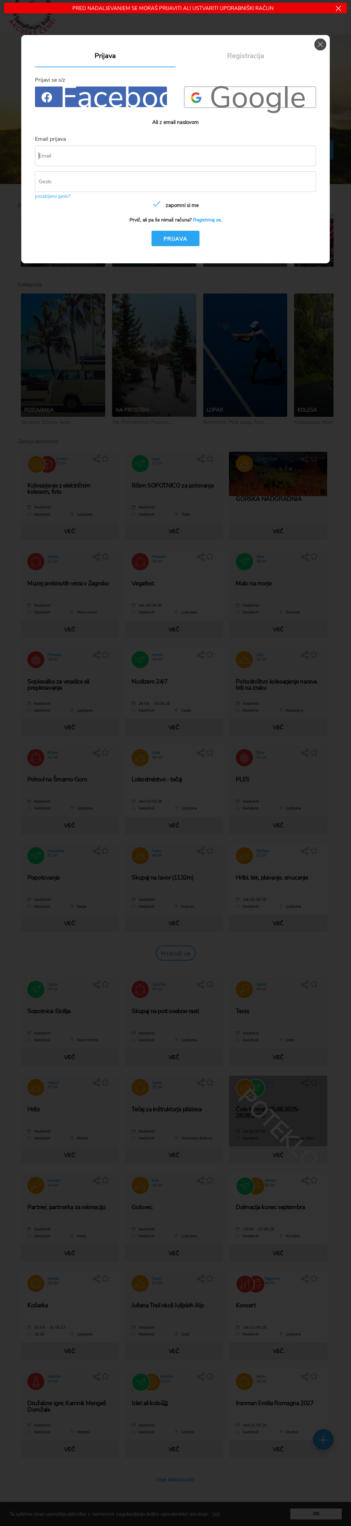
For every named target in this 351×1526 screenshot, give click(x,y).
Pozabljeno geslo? (53, 196)
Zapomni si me (182, 205)
